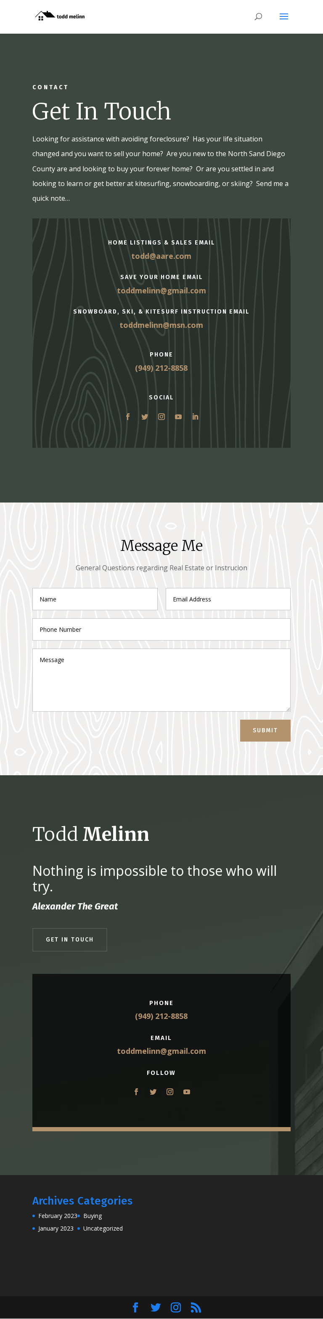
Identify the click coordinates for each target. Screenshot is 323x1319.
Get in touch (70, 939)
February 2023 (57, 1216)
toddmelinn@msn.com (161, 325)
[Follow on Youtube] (178, 416)
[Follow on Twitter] (144, 416)
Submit (265, 730)
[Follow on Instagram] (161, 416)
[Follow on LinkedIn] (195, 416)
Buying (92, 1216)
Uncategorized (103, 1228)
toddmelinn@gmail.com (161, 290)
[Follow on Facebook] (128, 416)
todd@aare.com (161, 256)
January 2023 (56, 1228)
